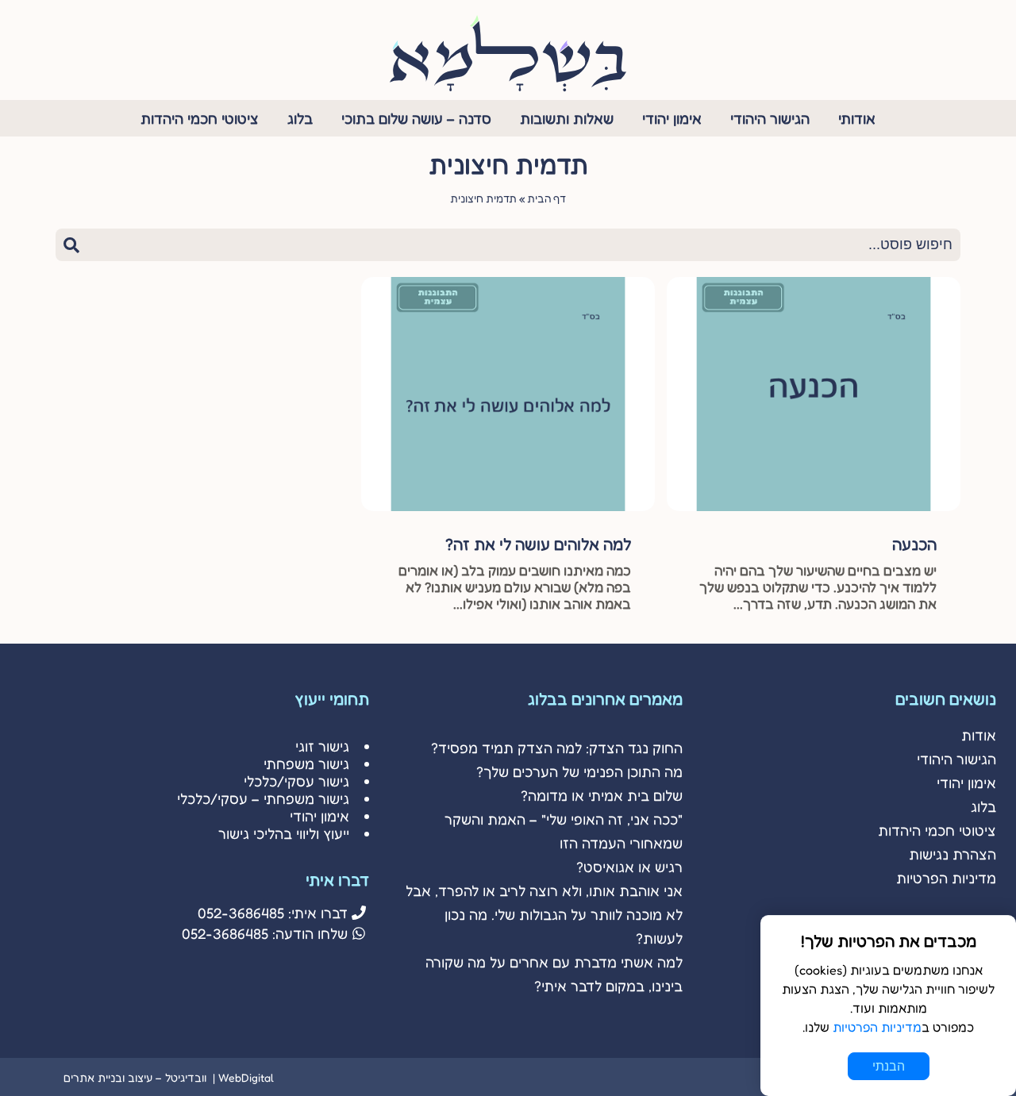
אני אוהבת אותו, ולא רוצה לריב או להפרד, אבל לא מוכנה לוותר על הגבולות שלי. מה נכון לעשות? (544, 914)
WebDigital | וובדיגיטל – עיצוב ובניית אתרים (169, 1077)
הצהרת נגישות (952, 854)
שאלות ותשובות (567, 118)
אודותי (857, 118)
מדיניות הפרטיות (946, 877)
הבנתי (888, 1066)
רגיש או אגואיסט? (629, 866)
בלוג (300, 118)
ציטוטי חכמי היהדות (199, 118)
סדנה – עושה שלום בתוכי (416, 118)
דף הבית (546, 198)
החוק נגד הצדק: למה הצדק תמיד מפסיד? (557, 747)
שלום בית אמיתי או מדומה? (602, 795)
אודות (978, 735)
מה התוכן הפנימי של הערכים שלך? (579, 771)
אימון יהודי (672, 118)
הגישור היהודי (770, 118)
